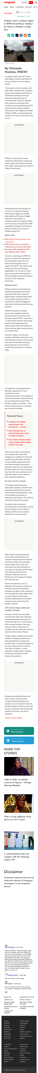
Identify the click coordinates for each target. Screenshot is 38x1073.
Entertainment (24, 1021)
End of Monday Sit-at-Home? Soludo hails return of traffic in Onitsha (19, 433)
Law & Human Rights (10, 1049)
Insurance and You (26, 1036)
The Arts (22, 1049)
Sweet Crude (24, 1044)
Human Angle (24, 1034)
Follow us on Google (24, 12)
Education (7, 1036)
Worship (22, 1062)
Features (8, 13)
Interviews (7, 1044)
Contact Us (8, 1000)
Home (6, 7)
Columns (7, 1027)
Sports (6, 1062)
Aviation (6, 1023)
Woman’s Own (24, 1059)
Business (7, 1025)
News (12, 7)
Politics (28, 7)
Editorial (7, 1032)
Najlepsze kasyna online (10, 1007)
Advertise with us (27, 997)
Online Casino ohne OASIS (9, 1003)
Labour (6, 1046)
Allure (6, 1021)
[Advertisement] (19, 138)
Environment (24, 1023)
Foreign (22, 1027)
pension (22, 1038)
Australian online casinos (27, 1007)
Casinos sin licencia (8, 1012)
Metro (6, 1051)
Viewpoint (23, 1057)
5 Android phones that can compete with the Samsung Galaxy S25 (16, 856)
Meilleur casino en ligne (26, 1003)
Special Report (9, 1059)
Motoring (7, 1053)
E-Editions (20, 7)
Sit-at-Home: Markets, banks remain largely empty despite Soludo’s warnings (20, 442)
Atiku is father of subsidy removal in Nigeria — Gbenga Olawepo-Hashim (17, 782)
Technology (24, 1046)
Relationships (8, 1057)
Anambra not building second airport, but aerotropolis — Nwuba (17, 424)
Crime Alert (7, 1030)
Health (22, 1030)
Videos (22, 1055)
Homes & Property (25, 1032)
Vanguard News (9, 2)
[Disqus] (19, 918)
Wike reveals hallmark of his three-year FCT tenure (17, 818)
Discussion (7, 1034)
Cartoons (23, 1051)
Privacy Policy (25, 1000)
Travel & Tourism (25, 1053)
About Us (7, 997)
